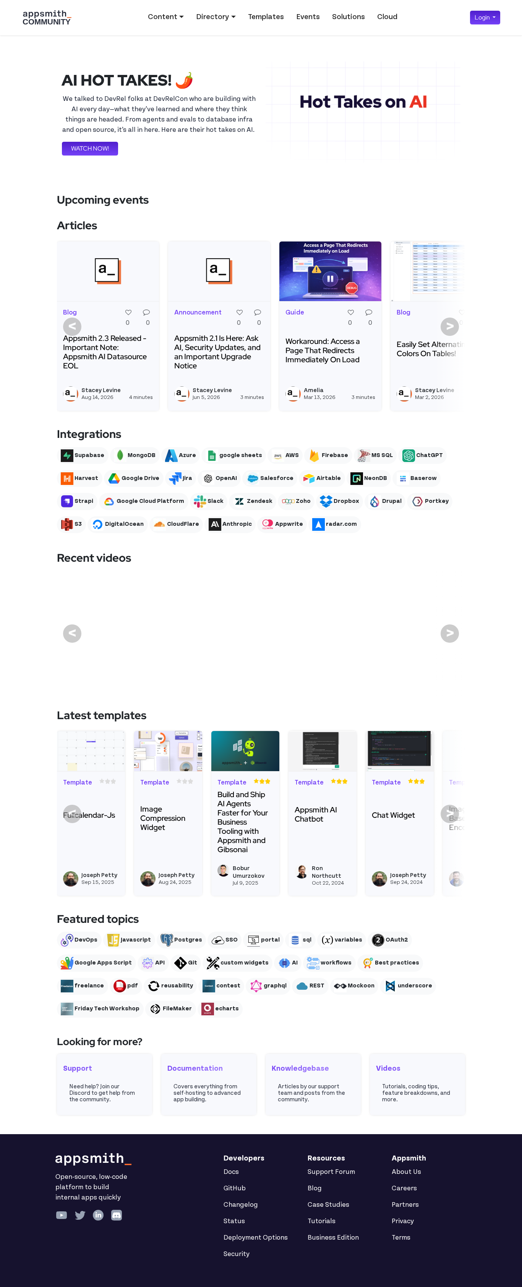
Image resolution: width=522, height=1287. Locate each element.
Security (237, 1254)
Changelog (241, 1204)
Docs (231, 1172)
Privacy (403, 1221)
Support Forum (331, 1172)
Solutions (348, 17)
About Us (406, 1172)
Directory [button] (212, 17)
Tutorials (322, 1221)
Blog (315, 1188)
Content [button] (162, 17)
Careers (404, 1188)
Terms (401, 1237)
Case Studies (328, 1204)
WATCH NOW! (90, 148)
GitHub (235, 1188)
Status (234, 1221)
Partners (405, 1204)
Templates (266, 17)
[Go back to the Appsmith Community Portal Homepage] (47, 17)
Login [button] (483, 17)
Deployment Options (256, 1237)
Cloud (387, 17)
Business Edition (333, 1237)
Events (308, 17)
